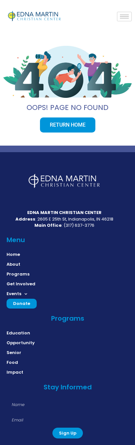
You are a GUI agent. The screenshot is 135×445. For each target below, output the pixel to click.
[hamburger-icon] (124, 16)
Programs (18, 274)
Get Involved (21, 284)
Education (18, 333)
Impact (15, 372)
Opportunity (21, 343)
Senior (14, 352)
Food (12, 362)
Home (13, 254)
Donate (21, 303)
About (13, 264)
